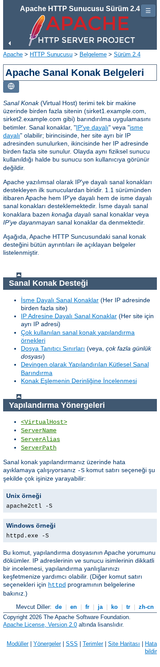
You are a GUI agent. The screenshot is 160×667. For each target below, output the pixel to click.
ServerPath (38, 447)
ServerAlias (40, 439)
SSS (72, 643)
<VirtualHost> (44, 422)
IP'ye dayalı (92, 127)
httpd (57, 584)
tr (128, 607)
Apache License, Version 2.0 (40, 624)
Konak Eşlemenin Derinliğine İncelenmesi (79, 380)
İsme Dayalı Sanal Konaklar (60, 300)
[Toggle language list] (11, 87)
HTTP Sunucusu (51, 54)
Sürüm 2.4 (127, 54)
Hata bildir (151, 647)
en (73, 607)
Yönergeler (47, 643)
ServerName (38, 430)
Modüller (17, 643)
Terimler (93, 643)
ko (114, 607)
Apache (13, 54)
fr (87, 607)
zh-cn (146, 607)
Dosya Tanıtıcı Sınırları (53, 348)
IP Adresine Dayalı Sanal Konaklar (69, 316)
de (58, 607)
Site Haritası (124, 643)
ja (100, 607)
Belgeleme (93, 54)
